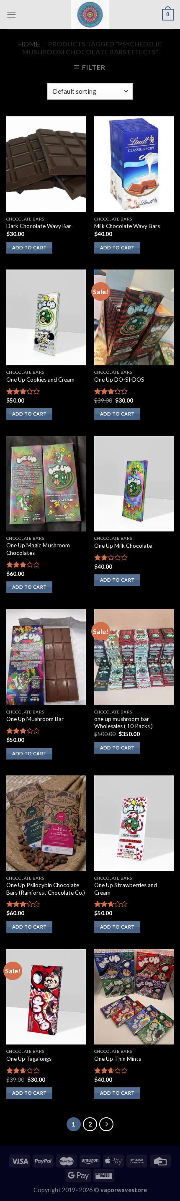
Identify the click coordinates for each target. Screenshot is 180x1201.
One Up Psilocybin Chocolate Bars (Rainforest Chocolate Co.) (45, 889)
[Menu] (11, 14)
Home (28, 44)
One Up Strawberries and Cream (125, 889)
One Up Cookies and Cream (40, 379)
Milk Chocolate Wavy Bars (127, 226)
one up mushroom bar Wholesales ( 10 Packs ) (123, 723)
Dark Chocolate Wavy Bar (38, 226)
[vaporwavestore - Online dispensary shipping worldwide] (90, 14)
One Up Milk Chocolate (123, 545)
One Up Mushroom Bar (35, 719)
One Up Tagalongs (28, 1058)
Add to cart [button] (29, 247)
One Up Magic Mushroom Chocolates (38, 549)
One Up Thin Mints (117, 1058)
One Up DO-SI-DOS (119, 379)
